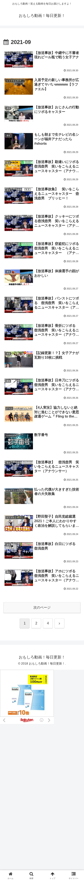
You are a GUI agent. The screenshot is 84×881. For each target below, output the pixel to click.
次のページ (42, 607)
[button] (75, 652)
